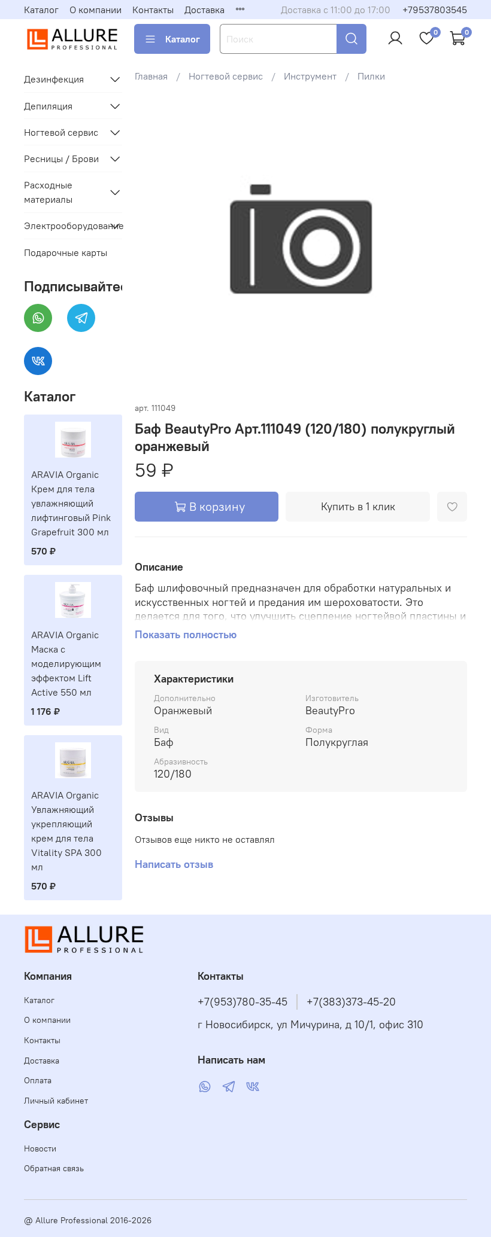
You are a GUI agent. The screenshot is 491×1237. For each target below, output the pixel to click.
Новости (40, 1148)
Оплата (37, 1080)
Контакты (153, 10)
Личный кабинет (56, 1100)
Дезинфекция (54, 79)
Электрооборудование (63, 225)
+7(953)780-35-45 (242, 1002)
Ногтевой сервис (226, 76)
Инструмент (310, 76)
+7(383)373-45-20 (351, 1002)
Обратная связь (54, 1168)
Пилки (371, 76)
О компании (95, 10)
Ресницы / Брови (61, 158)
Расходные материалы (48, 192)
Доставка (204, 10)
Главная (151, 76)
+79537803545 (434, 10)
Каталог (41, 10)
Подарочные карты (65, 252)
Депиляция (48, 106)
